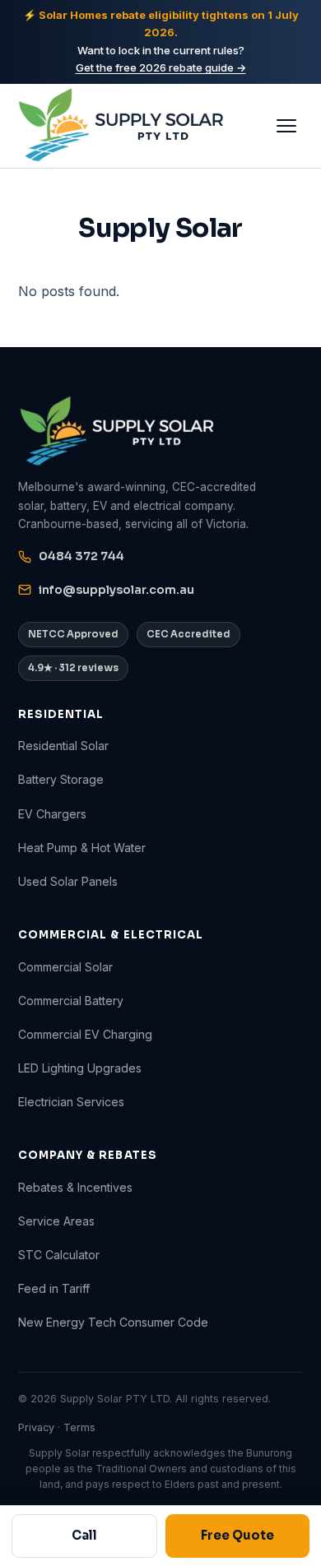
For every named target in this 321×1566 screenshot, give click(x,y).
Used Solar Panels (68, 881)
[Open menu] (286, 126)
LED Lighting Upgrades (80, 1068)
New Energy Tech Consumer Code (113, 1322)
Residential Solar (63, 746)
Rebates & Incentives (75, 1187)
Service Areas (56, 1221)
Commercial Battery (70, 1001)
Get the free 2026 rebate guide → (161, 67)
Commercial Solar (65, 967)
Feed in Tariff (54, 1288)
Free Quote (237, 1535)
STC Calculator (59, 1255)
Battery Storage (61, 779)
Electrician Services (71, 1102)
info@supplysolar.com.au (116, 589)
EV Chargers (52, 814)
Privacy (36, 1427)
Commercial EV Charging (85, 1034)
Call (84, 1535)
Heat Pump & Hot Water (82, 848)
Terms (79, 1427)
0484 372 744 (81, 556)
